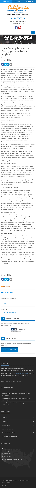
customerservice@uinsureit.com (13, 459)
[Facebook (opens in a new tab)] (16, 27)
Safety (5, 304)
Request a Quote (9, 349)
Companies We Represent (9, 436)
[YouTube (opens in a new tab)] (19, 27)
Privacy (4, 482)
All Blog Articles (8, 292)
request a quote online (22, 373)
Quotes (5, 1)
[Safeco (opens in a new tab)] (18, 330)
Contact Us (5, 421)
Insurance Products (7, 429)
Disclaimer (10, 482)
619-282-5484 (7, 456)
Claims (17, 1)
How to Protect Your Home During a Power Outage (16, 394)
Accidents (29, 1)
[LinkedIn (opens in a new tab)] (8, 64)
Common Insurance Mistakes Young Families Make (16, 399)
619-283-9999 (7, 454)
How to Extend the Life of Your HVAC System (14, 404)
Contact (13, 381)
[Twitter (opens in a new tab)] (5, 64)
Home (3, 381)
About (8, 381)
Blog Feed (6, 286)
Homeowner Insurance (9, 301)
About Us (4, 417)
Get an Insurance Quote (9, 433)
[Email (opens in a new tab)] (11, 64)
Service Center (6, 425)
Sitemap (19, 381)
